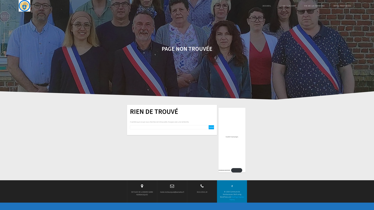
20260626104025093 (224, 170)
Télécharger (236, 170)
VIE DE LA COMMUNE (314, 6)
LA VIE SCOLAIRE (287, 6)
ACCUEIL (267, 6)
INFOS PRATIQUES (342, 6)
